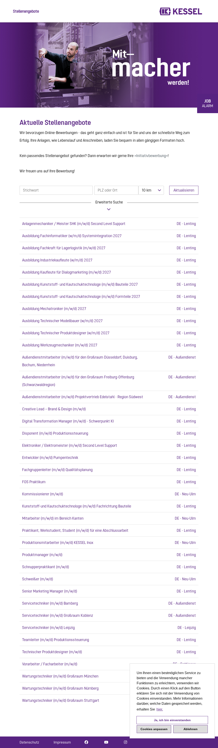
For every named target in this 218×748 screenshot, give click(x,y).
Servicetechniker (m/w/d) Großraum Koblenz (57, 615)
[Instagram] (125, 742)
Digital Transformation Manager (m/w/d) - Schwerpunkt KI (68, 421)
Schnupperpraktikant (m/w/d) (45, 567)
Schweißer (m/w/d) (37, 579)
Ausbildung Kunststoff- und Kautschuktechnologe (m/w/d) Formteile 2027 (81, 296)
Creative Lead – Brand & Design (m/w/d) (54, 409)
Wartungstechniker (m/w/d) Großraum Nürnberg (60, 688)
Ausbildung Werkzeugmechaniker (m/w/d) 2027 (59, 345)
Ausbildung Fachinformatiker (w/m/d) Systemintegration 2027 (72, 235)
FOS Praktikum (34, 482)
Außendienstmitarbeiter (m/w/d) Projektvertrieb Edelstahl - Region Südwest (82, 397)
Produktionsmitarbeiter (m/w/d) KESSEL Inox (57, 542)
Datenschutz (29, 742)
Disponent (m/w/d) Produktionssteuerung (55, 433)
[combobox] (151, 190)
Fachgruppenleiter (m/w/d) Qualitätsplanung (57, 469)
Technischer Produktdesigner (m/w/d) (52, 652)
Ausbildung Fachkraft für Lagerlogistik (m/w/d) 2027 (63, 248)
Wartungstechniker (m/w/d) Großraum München (60, 676)
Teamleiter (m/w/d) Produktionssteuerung (55, 639)
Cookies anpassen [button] (154, 729)
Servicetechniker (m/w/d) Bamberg (50, 603)
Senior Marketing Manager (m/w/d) (49, 591)
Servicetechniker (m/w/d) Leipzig (48, 627)
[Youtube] (106, 742)
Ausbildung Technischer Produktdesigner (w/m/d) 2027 (65, 333)
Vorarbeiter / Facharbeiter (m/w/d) (49, 664)
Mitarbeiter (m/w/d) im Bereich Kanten (52, 518)
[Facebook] (86, 742)
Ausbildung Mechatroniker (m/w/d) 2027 (54, 308)
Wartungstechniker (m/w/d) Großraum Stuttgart (60, 700)
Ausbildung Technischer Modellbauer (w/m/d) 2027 (62, 321)
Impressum (62, 742)
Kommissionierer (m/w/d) (42, 494)
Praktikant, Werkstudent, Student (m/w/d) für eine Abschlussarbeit (75, 530)
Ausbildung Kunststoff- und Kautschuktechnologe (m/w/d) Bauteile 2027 (80, 284)
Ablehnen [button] (191, 729)
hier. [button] (159, 709)
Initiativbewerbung (151, 155)
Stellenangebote (26, 11)
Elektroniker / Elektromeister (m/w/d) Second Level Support (69, 445)
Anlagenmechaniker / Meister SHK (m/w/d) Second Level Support (73, 223)
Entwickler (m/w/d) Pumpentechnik (50, 457)
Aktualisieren (184, 190)
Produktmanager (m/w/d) (42, 554)
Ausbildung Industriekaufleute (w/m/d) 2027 (57, 260)
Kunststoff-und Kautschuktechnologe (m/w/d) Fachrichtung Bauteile (76, 506)
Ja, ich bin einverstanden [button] (172, 720)
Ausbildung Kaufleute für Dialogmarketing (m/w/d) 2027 (66, 272)
